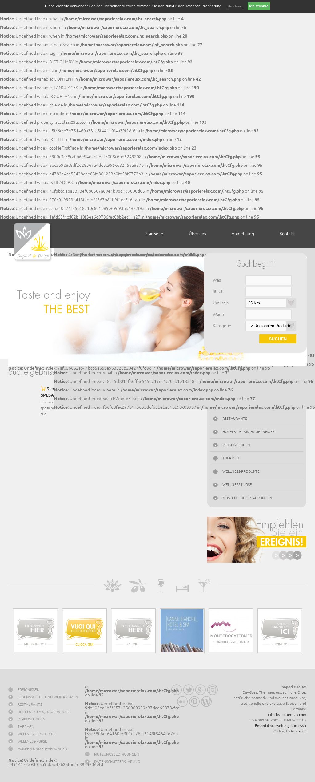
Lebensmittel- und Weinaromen (48, 697)
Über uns (197, 233)
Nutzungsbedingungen (116, 754)
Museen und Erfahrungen (247, 498)
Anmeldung (243, 233)
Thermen (230, 458)
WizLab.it (298, 731)
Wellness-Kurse (237, 485)
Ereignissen (29, 690)
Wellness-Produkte (241, 471)
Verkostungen (236, 445)
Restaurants (234, 418)
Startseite (154, 233)
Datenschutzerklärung (117, 762)
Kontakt (287, 233)
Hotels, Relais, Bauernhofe (248, 432)
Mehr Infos (234, 6)
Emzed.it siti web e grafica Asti (280, 726)
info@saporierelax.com (287, 714)
